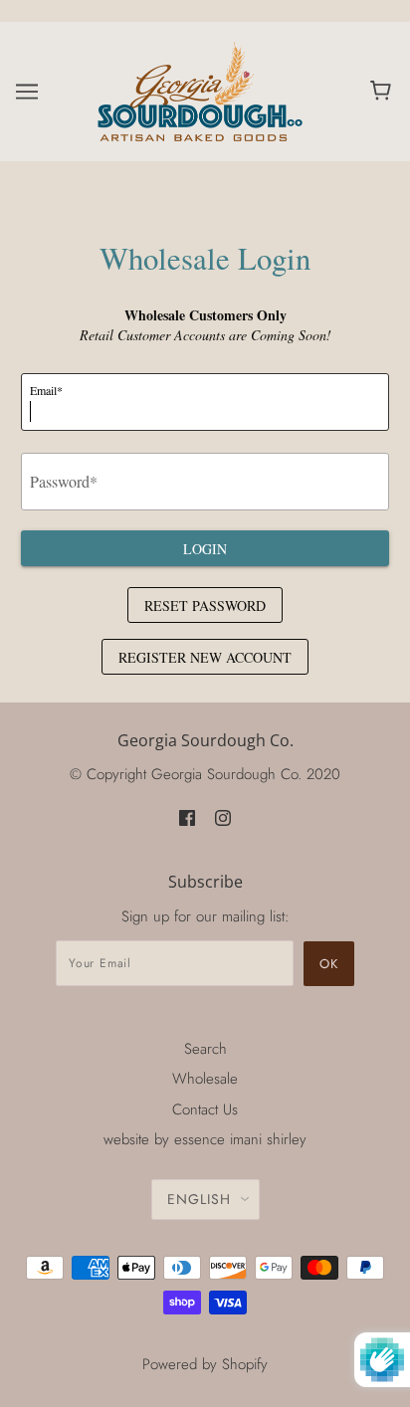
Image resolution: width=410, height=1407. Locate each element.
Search (205, 1049)
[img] (187, 817)
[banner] (202, 89)
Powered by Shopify (205, 1364)
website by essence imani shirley (205, 1139)
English (199, 1199)
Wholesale (205, 1079)
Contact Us (205, 1109)
